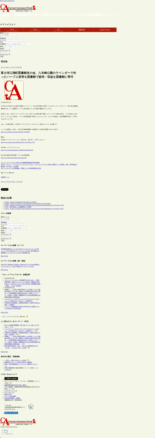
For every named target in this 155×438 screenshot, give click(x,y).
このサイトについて (10, 390)
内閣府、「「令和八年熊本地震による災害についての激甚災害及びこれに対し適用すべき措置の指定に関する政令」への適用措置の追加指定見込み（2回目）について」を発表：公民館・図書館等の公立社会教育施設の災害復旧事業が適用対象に (22, 293)
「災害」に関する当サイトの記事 (15, 360)
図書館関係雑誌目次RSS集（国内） (15, 385)
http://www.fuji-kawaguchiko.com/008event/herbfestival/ (17, 150)
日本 (18, 162)
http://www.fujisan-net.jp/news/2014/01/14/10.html (15, 132)
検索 (2, 56)
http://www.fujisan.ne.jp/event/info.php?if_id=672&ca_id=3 (18, 142)
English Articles (105, 30)
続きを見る (4, 256)
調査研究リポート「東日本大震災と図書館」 (18, 362)
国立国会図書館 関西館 (12, 398)
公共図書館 (23, 162)
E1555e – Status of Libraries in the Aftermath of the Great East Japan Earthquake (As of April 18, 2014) (33, 208)
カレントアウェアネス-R (9, 162)
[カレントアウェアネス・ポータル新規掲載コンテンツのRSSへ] (10, 383)
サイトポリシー (9, 392)
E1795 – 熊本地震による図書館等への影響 (17, 207)
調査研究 (81, 30)
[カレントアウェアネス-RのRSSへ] (27, 316)
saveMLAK (7, 369)
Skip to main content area (7, 1)
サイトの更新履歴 (10, 396)
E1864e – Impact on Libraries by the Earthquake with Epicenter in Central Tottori (27, 203)
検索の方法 (8, 394)
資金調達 (37, 162)
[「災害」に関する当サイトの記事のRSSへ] (28, 360)
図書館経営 (30, 162)
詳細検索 (3, 38)
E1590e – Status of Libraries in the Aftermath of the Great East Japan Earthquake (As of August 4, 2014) (34, 205)
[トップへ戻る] (0, 437)
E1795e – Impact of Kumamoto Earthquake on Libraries (20, 202)
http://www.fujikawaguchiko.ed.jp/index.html (14, 158)
